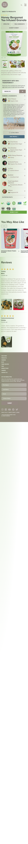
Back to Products (9, 11)
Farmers (3, 360)
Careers (3, 370)
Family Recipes (5, 364)
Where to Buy (5, 368)
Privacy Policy (4, 412)
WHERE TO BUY (14, 212)
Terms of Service (11, 412)
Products (4, 358)
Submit (10, 403)
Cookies (17, 412)
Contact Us (4, 372)
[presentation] (2, 58)
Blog (2, 362)
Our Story (4, 356)
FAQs (2, 366)
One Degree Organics (4, 4)
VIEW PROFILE (13, 136)
